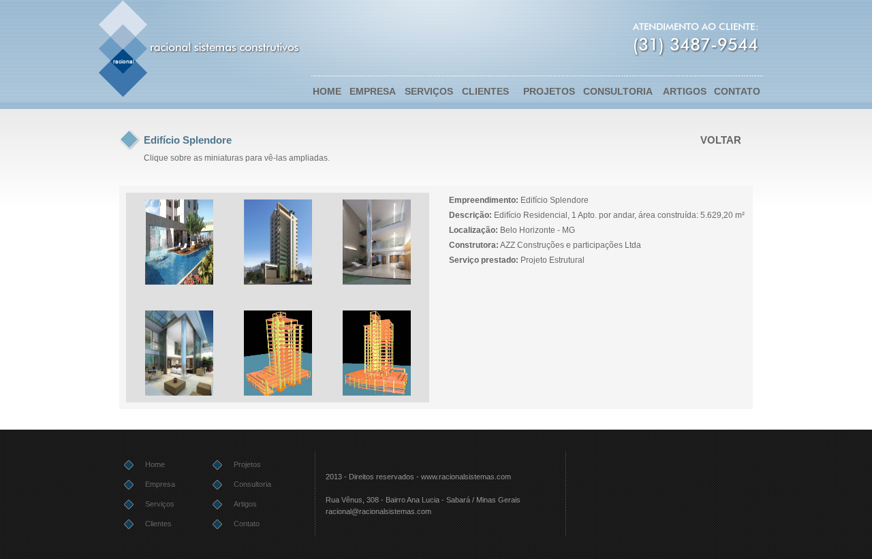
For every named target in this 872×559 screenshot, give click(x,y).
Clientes (158, 524)
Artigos (245, 504)
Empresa (160, 484)
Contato (247, 524)
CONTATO (737, 91)
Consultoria (252, 484)
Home (155, 464)
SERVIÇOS (429, 91)
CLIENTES (485, 91)
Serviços (159, 504)
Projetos (247, 464)
